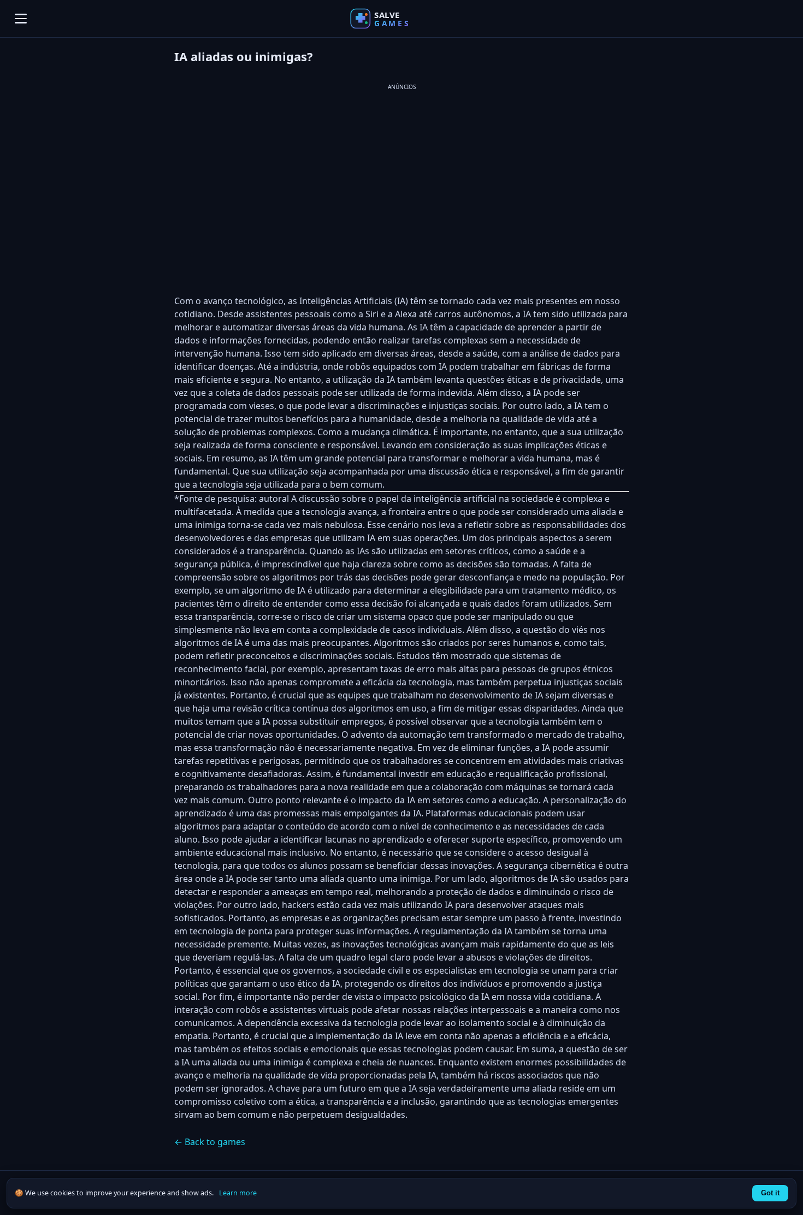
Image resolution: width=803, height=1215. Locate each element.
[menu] (21, 19)
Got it (770, 1193)
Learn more (238, 1193)
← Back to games (209, 1142)
